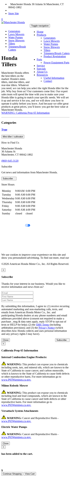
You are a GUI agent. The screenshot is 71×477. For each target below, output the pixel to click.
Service (41, 65)
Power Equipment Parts (56, 62)
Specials (41, 68)
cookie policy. (9, 260)
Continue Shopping (12, 474)
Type (4, 129)
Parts (39, 59)
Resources (42, 74)
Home (40, 31)
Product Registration (55, 56)
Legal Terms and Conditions (16, 231)
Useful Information (54, 77)
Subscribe (8, 178)
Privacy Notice (9, 219)
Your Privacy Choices (13, 225)
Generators (49, 37)
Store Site (13, 13)
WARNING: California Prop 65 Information (25, 112)
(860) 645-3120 (18, 10)
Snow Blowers (52, 47)
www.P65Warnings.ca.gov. (16, 379)
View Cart (30, 474)
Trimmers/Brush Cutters (57, 53)
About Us (42, 71)
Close (5, 340)
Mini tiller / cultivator (13, 136)
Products (41, 34)
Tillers (47, 50)
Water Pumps (51, 44)
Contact (48, 81)
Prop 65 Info (8, 243)
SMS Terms (7, 237)
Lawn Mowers (52, 41)
